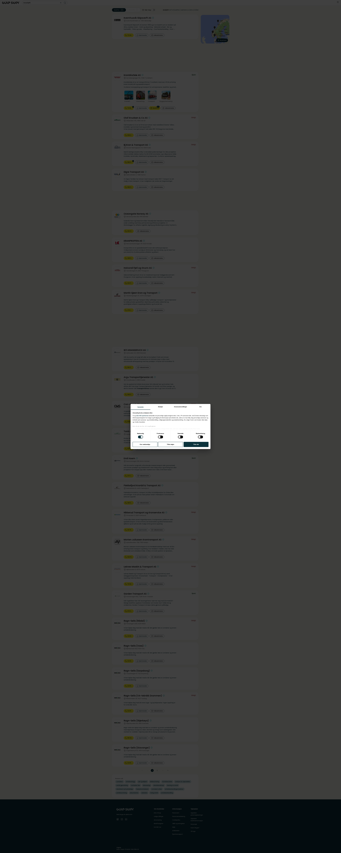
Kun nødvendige (145, 444)
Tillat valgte (170, 444)
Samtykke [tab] (140, 407)
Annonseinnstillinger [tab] (180, 407)
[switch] (160, 437)
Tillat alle (196, 444)
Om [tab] (200, 407)
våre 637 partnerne (142, 415)
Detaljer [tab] (160, 407)
